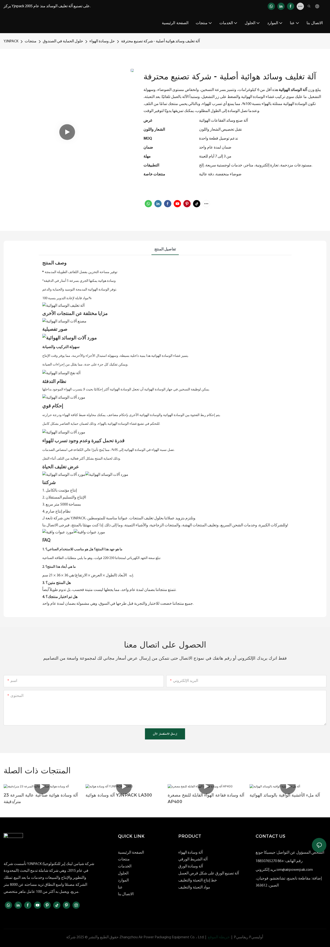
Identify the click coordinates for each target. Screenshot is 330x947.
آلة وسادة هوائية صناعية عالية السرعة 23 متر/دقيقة (41, 798)
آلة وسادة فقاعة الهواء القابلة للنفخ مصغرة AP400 (206, 798)
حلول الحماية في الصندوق (63, 41)
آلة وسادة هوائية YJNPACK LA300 (119, 795)
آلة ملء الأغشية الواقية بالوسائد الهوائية (285, 795)
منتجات (30, 41)
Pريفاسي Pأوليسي (248, 937)
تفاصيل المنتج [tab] (165, 249)
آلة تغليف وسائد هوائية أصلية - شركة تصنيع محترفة (160, 41)
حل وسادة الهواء (102, 41)
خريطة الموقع (218, 937)
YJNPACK (11, 41)
